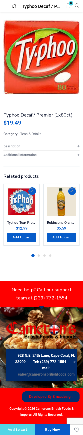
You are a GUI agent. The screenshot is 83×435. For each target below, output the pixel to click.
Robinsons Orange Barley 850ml (61, 223)
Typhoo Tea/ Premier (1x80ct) (21, 223)
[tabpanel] (22, 217)
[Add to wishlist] (32, 191)
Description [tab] (11, 146)
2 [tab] (39, 255)
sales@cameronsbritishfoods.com (46, 374)
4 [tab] (50, 255)
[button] (68, 6)
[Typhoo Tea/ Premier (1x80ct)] (21, 201)
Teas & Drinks (31, 134)
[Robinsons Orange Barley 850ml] (61, 201)
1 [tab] (33, 255)
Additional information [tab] (20, 155)
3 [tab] (44, 255)
